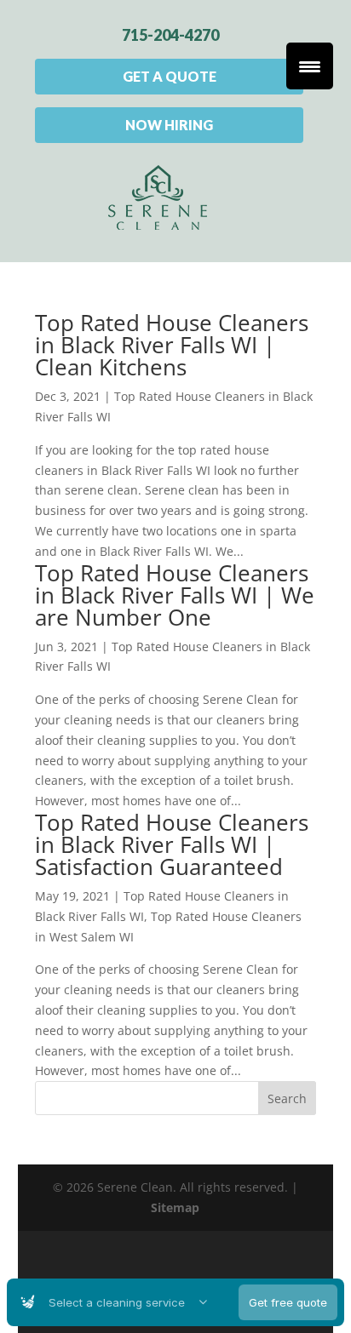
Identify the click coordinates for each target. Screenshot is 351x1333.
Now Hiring (169, 125)
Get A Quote (169, 76)
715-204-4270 (170, 35)
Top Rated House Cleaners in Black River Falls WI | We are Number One (174, 595)
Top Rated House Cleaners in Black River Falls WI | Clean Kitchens (171, 344)
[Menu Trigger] (309, 66)
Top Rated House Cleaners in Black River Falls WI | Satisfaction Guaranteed (171, 844)
